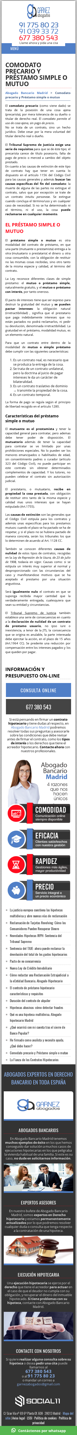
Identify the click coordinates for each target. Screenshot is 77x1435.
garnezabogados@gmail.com (38, 1384)
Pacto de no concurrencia (25, 961)
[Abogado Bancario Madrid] (38, 15)
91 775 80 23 (41, 1376)
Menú (14, 48)
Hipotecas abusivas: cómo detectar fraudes (36, 1007)
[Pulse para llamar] (38, 42)
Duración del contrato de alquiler (30, 1000)
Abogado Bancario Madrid (26, 93)
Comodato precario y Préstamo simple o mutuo (39, 1052)
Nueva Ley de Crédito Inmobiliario (31, 968)
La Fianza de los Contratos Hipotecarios (34, 1059)
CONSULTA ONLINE (38, 690)
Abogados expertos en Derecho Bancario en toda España (38, 1078)
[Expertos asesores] (38, 1191)
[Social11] (38, 1400)
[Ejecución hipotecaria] (38, 1264)
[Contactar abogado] (38, 1340)
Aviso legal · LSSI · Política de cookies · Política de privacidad (41, 1420)
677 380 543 (38, 707)
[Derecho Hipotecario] (38, 1119)
